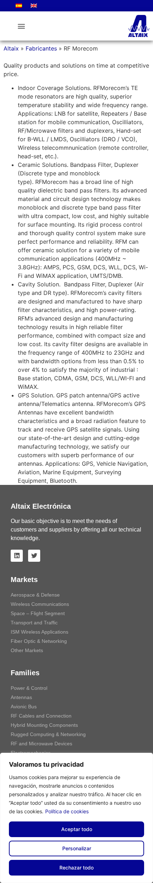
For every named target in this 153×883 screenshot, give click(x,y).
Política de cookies (67, 811)
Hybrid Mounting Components (44, 725)
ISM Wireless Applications (39, 632)
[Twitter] (34, 556)
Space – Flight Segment (38, 613)
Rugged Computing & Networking (48, 734)
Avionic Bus (24, 706)
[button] (21, 26)
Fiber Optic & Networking (39, 641)
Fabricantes (41, 48)
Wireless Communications (40, 604)
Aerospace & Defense (35, 595)
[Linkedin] (17, 556)
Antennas (21, 697)
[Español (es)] (19, 5)
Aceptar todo (76, 829)
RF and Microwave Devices (41, 743)
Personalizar (76, 848)
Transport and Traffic (34, 622)
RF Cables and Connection (41, 716)
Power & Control (29, 688)
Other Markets (27, 650)
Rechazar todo (76, 868)
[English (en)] (34, 5)
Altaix (11, 48)
